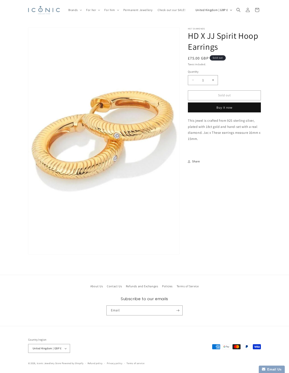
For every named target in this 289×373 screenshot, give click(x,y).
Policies (167, 286)
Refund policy (95, 363)
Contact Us (114, 286)
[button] (75, 10)
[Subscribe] (177, 310)
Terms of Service (188, 286)
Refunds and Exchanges (142, 286)
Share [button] (196, 161)
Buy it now (224, 107)
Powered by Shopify (73, 363)
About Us (96, 286)
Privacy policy (114, 363)
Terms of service (135, 363)
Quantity (193, 71)
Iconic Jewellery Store (49, 363)
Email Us (273, 369)
